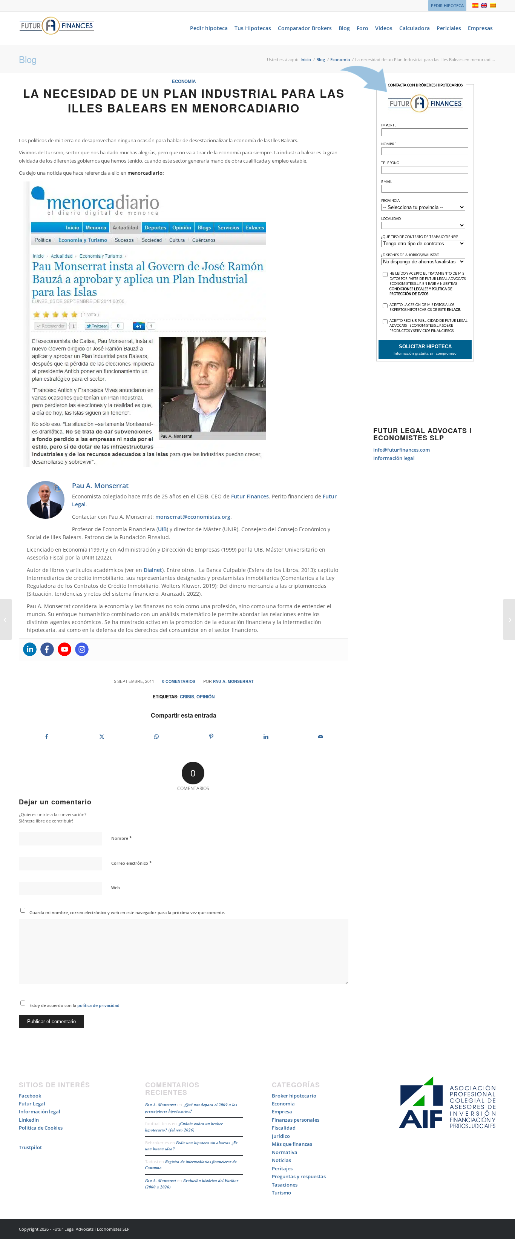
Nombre (121, 838)
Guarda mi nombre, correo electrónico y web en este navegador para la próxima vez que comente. (127, 912)
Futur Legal (32, 1103)
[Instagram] (82, 649)
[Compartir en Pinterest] (211, 736)
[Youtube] (64, 649)
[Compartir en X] (101, 736)
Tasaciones (284, 1184)
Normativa (284, 1152)
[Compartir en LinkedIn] (266, 736)
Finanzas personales (295, 1119)
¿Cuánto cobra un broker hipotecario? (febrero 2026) (184, 1127)
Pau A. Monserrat (233, 681)
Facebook (30, 1095)
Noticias (281, 1160)
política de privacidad (98, 1005)
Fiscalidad (284, 1127)
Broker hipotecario (294, 1095)
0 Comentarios (178, 681)
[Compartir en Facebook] (46, 736)
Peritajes (282, 1168)
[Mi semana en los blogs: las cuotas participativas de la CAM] (6, 619)
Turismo (281, 1192)
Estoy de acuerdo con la (74, 1005)
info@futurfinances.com (401, 449)
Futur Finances (250, 496)
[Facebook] (47, 649)
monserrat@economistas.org (192, 516)
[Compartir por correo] (321, 736)
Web (115, 887)
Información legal (394, 458)
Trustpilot (30, 1147)
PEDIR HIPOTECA (447, 5)
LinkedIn (29, 1119)
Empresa (282, 1111)
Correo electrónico (131, 862)
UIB (162, 529)
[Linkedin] (30, 649)
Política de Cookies (41, 1127)
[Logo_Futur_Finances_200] (56, 28)
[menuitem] (445, 6)
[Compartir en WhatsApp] (156, 736)
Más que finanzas (292, 1144)
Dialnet (153, 569)
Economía (184, 81)
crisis (187, 696)
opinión (205, 696)
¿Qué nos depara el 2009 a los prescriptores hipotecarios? (191, 1108)
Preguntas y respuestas (299, 1176)
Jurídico (281, 1136)
